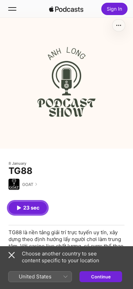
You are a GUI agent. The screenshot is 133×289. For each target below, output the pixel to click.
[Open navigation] (12, 8)
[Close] (12, 255)
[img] (66, 8)
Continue (101, 276)
